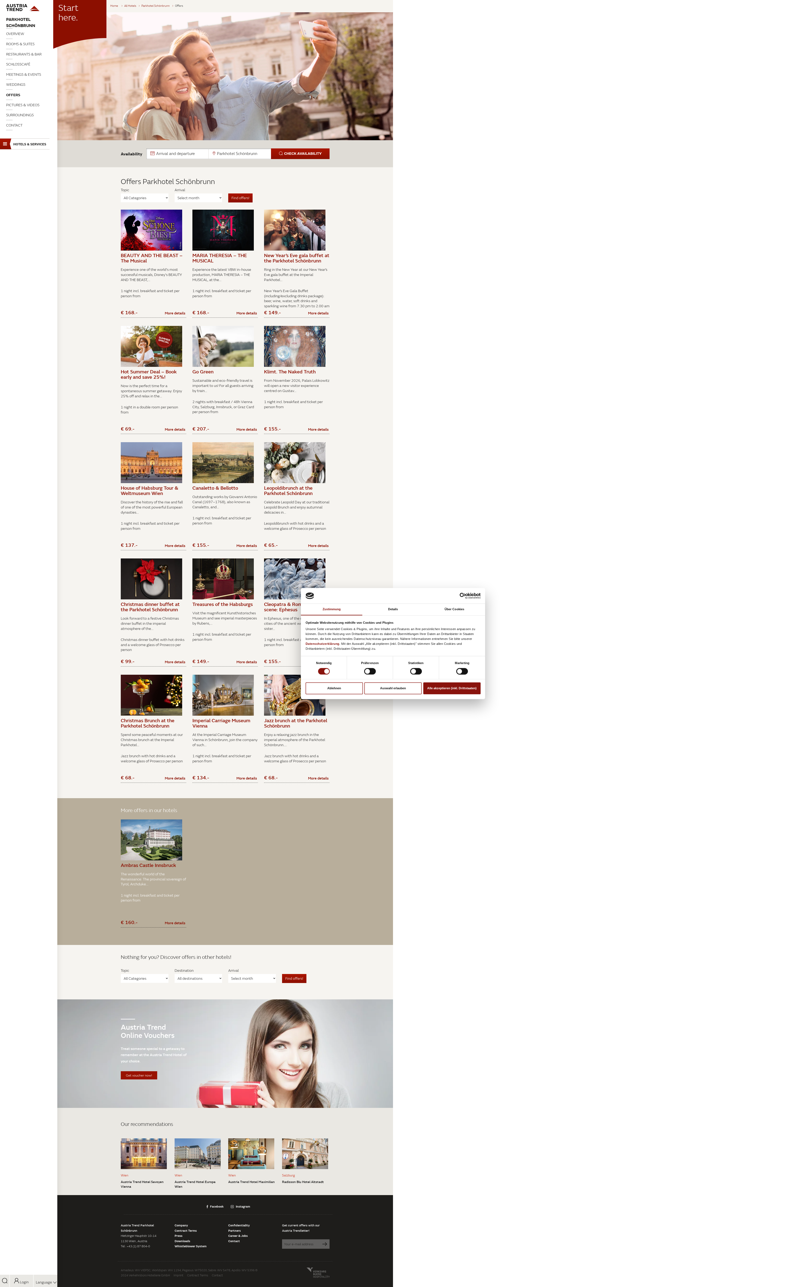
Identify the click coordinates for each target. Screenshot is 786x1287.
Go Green (202, 371)
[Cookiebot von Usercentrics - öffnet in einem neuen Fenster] (463, 596)
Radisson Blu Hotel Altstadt (303, 1182)
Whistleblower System (191, 1246)
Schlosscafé (18, 64)
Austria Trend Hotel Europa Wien (195, 1184)
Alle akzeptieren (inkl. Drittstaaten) (452, 688)
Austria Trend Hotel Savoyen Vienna (142, 1184)
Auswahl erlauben (393, 688)
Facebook (217, 1206)
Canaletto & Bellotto (215, 487)
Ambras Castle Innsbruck (148, 865)
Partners (234, 1230)
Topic (125, 190)
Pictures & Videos (23, 105)
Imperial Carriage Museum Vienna (221, 723)
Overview (15, 33)
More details (175, 313)
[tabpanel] (225, 76)
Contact (14, 125)
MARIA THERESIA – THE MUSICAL (219, 258)
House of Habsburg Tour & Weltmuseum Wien (149, 490)
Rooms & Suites (20, 44)
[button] (238, 153)
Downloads (182, 1241)
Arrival (180, 190)
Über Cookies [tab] (454, 609)
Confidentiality (239, 1225)
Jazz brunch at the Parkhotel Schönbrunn (295, 723)
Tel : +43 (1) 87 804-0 (135, 1246)
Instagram (243, 1206)
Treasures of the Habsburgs (222, 604)
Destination (184, 970)
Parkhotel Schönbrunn (20, 22)
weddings (15, 84)
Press (178, 1235)
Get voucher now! (139, 1075)
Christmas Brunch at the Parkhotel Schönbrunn (147, 723)
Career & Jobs (238, 1235)
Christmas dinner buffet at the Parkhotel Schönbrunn (150, 606)
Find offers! (240, 197)
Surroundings (20, 115)
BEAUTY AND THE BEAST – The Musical (152, 258)
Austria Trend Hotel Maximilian (251, 1182)
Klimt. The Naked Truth (290, 371)
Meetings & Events (23, 74)
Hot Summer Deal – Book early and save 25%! (149, 374)
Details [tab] (393, 609)
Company (181, 1225)
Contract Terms (186, 1230)
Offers (13, 94)
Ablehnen (334, 688)
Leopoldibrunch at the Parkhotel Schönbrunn (288, 490)
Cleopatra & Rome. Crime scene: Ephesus (292, 606)
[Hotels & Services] (28, 7)
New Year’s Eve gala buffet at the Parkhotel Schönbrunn (296, 258)
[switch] (370, 671)
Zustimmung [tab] (332, 609)
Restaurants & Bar (24, 54)
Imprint (178, 1275)
